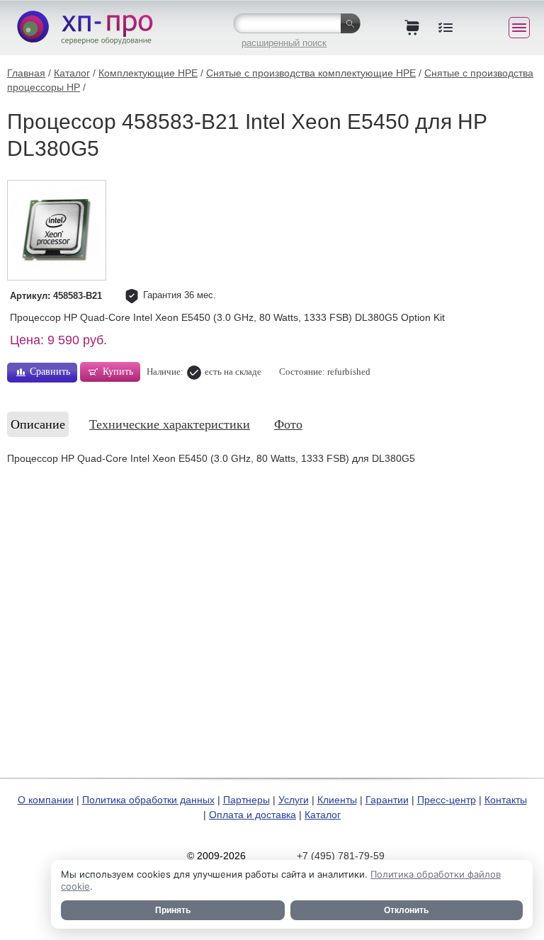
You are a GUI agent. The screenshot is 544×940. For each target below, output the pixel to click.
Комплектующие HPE (148, 73)
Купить (118, 371)
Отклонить (406, 910)
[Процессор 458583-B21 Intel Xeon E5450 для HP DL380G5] (57, 230)
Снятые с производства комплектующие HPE (311, 73)
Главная (26, 73)
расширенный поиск (284, 42)
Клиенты (337, 799)
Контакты (505, 799)
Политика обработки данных (148, 799)
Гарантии (387, 799)
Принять (173, 910)
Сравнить (50, 371)
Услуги (293, 799)
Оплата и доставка (252, 814)
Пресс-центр (446, 799)
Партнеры (246, 799)
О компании (46, 799)
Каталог (72, 73)
